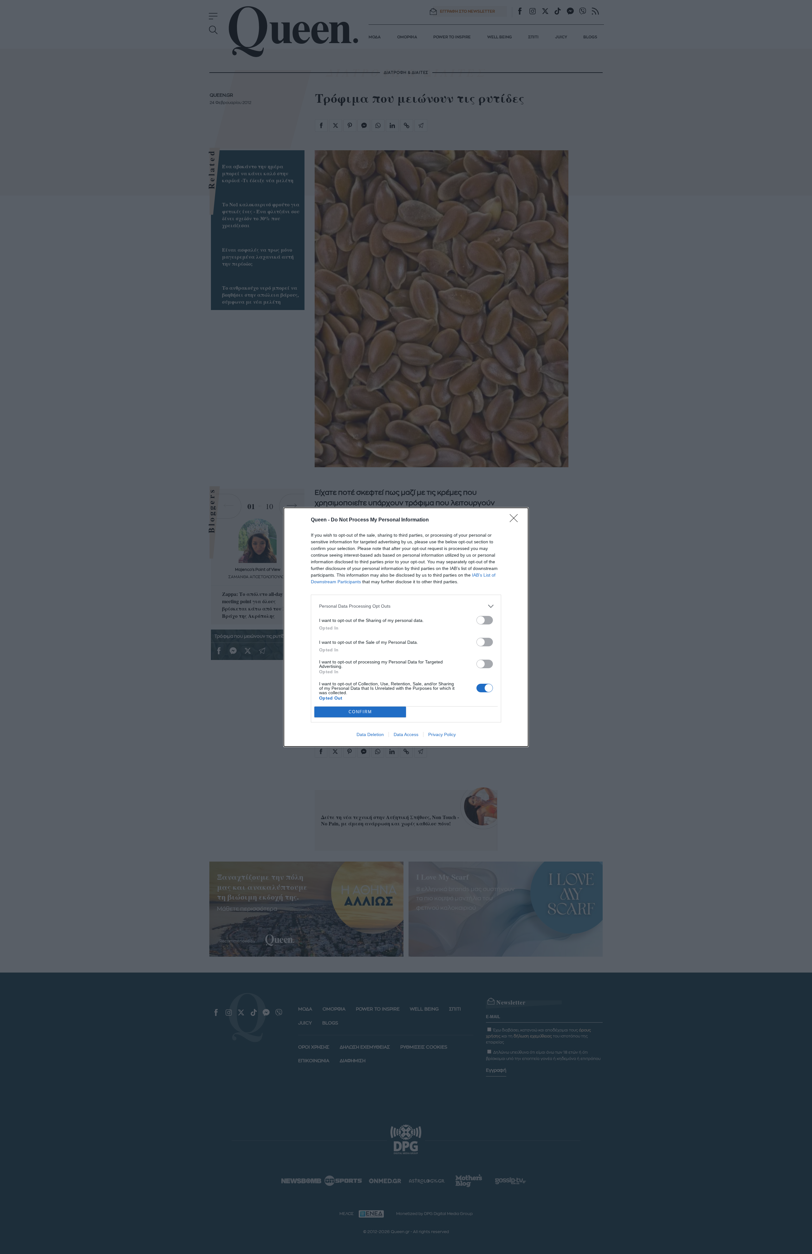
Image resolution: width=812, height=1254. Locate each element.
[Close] (516, 520)
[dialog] (406, 627)
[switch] (484, 620)
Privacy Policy (442, 734)
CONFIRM (360, 711)
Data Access (406, 734)
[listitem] (406, 606)
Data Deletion (370, 734)
